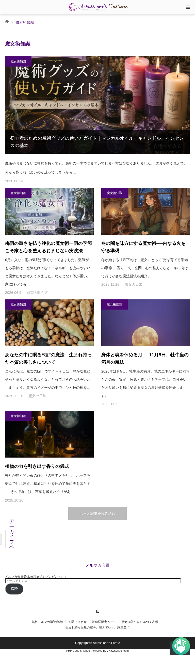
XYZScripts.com (119, 650)
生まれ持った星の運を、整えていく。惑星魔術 (97, 627)
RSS (97, 611)
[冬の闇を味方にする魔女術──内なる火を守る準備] (145, 211)
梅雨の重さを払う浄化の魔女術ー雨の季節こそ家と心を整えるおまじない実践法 (48, 247)
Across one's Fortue (106, 643)
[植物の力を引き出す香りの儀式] (49, 434)
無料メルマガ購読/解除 (47, 621)
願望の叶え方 (37, 293)
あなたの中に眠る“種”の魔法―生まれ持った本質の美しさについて (48, 358)
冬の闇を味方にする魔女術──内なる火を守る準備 (143, 247)
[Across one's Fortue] (97, 6)
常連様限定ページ (104, 621)
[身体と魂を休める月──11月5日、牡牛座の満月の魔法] (145, 322)
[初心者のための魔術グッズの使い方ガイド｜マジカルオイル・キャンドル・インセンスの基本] (97, 105)
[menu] (188, 7)
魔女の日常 (133, 284)
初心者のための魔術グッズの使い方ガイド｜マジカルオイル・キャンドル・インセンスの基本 (97, 142)
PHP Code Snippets (78, 650)
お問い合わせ (77, 621)
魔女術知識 (18, 61)
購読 (14, 589)
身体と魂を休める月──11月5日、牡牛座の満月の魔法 (145, 358)
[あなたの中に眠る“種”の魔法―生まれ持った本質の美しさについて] (49, 322)
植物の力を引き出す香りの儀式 (37, 466)
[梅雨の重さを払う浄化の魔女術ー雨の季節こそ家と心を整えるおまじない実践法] (49, 211)
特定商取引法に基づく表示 (140, 621)
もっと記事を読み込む (97, 513)
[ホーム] (6, 21)
